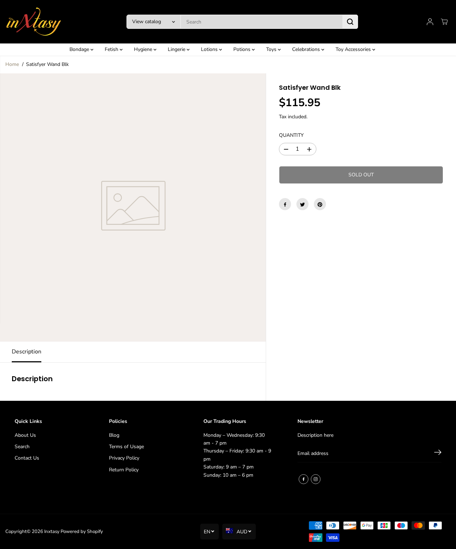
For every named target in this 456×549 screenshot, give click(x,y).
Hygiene (144, 49)
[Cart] (444, 21)
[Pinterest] (320, 204)
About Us (25, 435)
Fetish (112, 49)
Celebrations (306, 49)
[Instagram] (316, 479)
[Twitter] (302, 204)
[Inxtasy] (33, 22)
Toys (272, 49)
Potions (242, 49)
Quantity (291, 135)
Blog (114, 435)
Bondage (79, 49)
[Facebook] (285, 204)
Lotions (210, 49)
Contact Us (27, 458)
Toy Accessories (354, 49)
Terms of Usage (126, 446)
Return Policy (124, 469)
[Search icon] (350, 22)
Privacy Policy (124, 458)
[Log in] (430, 21)
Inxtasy (51, 531)
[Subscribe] (437, 453)
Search (22, 446)
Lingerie (177, 49)
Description (26, 352)
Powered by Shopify (82, 531)
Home (12, 64)
